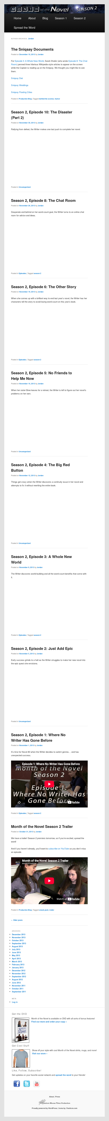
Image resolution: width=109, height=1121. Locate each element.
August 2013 (17, 946)
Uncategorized (25, 187)
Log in (15, 1002)
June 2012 (16, 982)
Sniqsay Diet (17, 78)
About (32, 18)
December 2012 (18, 970)
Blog (45, 18)
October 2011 (17, 988)
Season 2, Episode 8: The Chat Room (43, 200)
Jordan (31, 38)
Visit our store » (39, 1053)
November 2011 (18, 985)
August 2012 (17, 979)
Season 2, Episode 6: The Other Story (43, 286)
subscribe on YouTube (58, 848)
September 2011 (19, 991)
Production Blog (25, 98)
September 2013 (19, 943)
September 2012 (19, 976)
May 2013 (16, 955)
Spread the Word (24, 27)
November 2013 (18, 937)
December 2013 (18, 934)
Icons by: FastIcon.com (68, 1108)
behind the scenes (46, 98)
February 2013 (18, 964)
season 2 (37, 273)
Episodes (22, 273)
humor (57, 98)
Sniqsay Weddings (19, 85)
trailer (51, 910)
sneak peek (44, 910)
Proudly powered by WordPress (44, 1108)
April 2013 (16, 958)
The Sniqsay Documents (32, 49)
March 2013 (17, 961)
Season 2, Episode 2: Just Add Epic (42, 648)
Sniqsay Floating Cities (21, 92)
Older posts (17, 920)
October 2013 (17, 940)
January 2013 (17, 967)
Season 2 (80, 18)
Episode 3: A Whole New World (29, 60)
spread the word (63, 1075)
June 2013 (16, 952)
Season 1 (61, 18)
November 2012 (18, 973)
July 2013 (16, 949)
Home (17, 18)
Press (57, 1096)
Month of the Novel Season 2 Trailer (42, 826)
